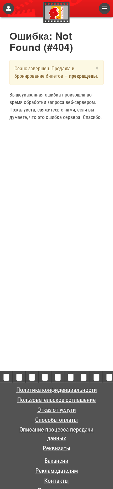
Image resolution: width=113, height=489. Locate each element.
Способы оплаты (56, 420)
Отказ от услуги (56, 410)
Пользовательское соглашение (56, 400)
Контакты (56, 480)
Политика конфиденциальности (56, 390)
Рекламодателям (56, 470)
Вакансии (56, 460)
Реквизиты (56, 448)
